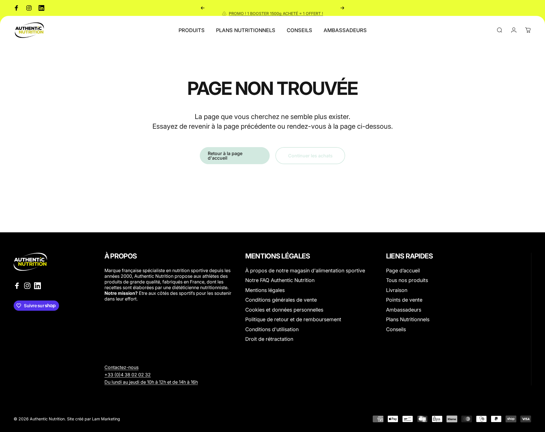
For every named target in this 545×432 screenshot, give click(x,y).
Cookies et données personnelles (284, 310)
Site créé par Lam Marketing (93, 418)
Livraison (396, 290)
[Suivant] (342, 8)
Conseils (396, 329)
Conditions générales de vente (281, 300)
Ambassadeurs (403, 310)
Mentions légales (265, 290)
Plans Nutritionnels (407, 319)
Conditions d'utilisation (272, 329)
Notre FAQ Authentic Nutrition (280, 280)
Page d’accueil (403, 271)
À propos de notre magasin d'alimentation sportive (305, 271)
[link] (127, 374)
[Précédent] (202, 8)
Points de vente (404, 300)
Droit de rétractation (269, 339)
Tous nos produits (407, 280)
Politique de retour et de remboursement (293, 319)
